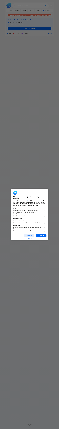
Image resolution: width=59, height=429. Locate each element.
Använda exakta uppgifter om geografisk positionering (25, 220)
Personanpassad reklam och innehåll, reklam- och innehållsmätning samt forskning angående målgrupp (25, 213)
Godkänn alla (41, 235)
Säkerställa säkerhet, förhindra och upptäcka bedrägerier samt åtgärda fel (27, 228)
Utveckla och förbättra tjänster (20, 215)
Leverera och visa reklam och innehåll (22, 230)
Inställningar (29, 235)
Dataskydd (29, 238)
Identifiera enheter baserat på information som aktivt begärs (27, 222)
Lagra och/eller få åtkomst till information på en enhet (25, 210)
